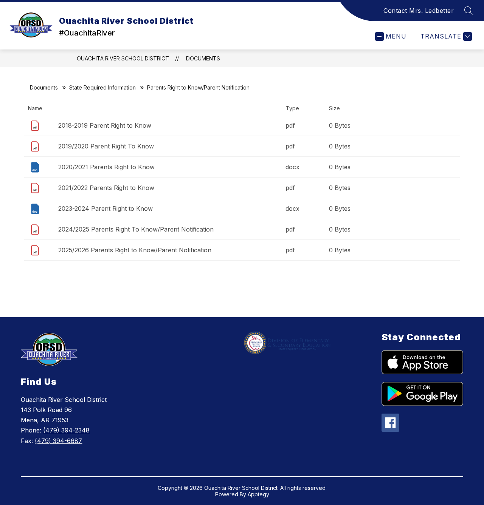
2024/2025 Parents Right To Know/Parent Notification (136, 229)
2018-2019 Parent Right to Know (104, 125)
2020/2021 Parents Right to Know (106, 167)
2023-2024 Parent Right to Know (105, 208)
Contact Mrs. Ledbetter (418, 10)
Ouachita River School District (123, 58)
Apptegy (258, 494)
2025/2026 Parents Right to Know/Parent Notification (134, 250)
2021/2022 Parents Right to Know (106, 187)
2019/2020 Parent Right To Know (106, 146)
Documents (203, 58)
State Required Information (102, 87)
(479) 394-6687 (58, 441)
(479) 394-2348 (66, 430)
